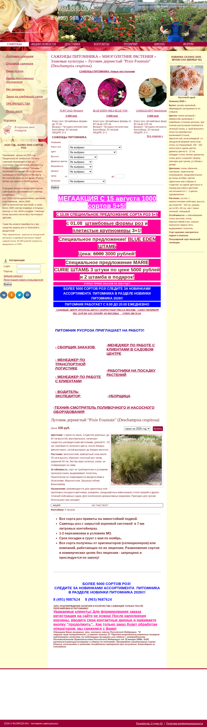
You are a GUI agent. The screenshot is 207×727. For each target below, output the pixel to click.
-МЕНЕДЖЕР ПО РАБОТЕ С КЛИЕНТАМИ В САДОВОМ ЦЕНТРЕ (131, 349)
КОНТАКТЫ (101, 44)
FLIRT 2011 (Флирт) (71, 110)
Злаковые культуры (67, 61)
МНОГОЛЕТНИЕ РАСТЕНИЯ (127, 56)
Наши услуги (14, 71)
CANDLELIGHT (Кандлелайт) (153, 110)
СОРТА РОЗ (140, 214)
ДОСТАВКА (72, 44)
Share (3, 295)
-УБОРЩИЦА (119, 396)
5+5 (155, 214)
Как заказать (15, 89)
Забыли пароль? (13, 276)
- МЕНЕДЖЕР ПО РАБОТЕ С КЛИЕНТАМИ (78, 379)
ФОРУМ (188, 44)
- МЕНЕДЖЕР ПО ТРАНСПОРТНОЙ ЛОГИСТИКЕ (70, 364)
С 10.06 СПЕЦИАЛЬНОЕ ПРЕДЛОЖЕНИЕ (93, 214)
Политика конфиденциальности (184, 723)
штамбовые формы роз (114, 223)
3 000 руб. (71, 116)
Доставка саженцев (19, 56)
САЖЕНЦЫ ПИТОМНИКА (74, 56)
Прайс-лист (14, 111)
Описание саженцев (19, 63)
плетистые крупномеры (101, 230)
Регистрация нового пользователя (23, 280)
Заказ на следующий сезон (24, 96)
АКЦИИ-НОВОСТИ (43, 44)
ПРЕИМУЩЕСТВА (18, 103)
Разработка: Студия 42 (149, 723)
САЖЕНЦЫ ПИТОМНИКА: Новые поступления (107, 71)
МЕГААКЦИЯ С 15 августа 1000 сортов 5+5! (107, 202)
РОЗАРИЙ (130, 44)
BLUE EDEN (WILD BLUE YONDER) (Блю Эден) (112, 110)
